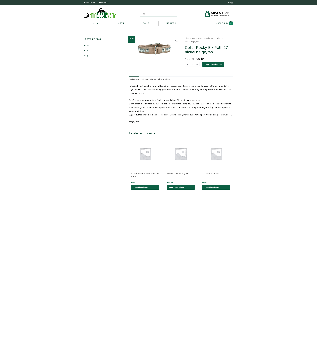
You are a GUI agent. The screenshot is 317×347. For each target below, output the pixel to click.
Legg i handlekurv (213, 64)
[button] (176, 41)
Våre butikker (89, 2)
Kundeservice (102, 2)
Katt (121, 23)
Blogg (230, 2)
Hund (96, 23)
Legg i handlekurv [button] (141, 187)
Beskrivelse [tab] (134, 79)
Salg (146, 23)
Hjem (187, 38)
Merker (171, 23)
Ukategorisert (197, 38)
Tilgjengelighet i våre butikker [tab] (156, 79)
